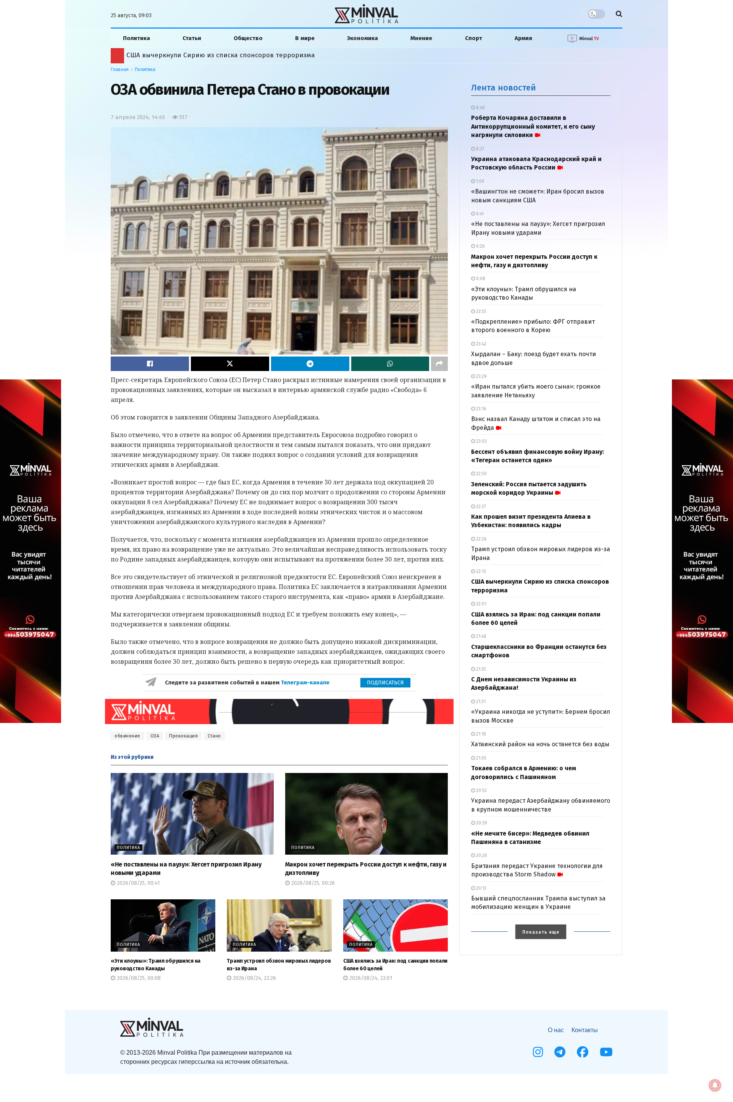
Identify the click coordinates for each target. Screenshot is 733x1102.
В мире (305, 38)
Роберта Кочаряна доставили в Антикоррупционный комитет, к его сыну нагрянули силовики (533, 126)
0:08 (480, 278)
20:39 (481, 823)
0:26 (480, 246)
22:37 (480, 506)
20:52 (481, 790)
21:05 (480, 758)
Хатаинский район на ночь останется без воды (540, 744)
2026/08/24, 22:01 (370, 978)
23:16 (480, 408)
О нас (556, 1030)
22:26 (481, 539)
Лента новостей (503, 87)
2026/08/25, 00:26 (312, 883)
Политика (136, 38)
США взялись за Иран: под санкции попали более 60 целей (221, 55)
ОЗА (155, 736)
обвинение (127, 736)
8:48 (480, 107)
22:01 (480, 604)
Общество (248, 38)
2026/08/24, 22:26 (253, 978)
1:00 (479, 181)
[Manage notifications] (715, 1085)
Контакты (585, 1030)
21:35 (480, 669)
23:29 (481, 376)
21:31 (480, 701)
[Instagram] (538, 1052)
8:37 (479, 149)
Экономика (362, 38)
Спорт (473, 38)
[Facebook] (582, 1052)
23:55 (480, 311)
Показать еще (540, 932)
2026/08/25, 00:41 (137, 883)
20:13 (480, 888)
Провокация (183, 736)
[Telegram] (559, 1052)
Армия (523, 38)
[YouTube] (606, 1052)
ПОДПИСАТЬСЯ (385, 682)
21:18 (480, 734)
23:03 (481, 441)
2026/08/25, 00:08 (138, 978)
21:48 (480, 636)
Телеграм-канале (306, 682)
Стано (214, 736)
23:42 (480, 344)
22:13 (480, 571)
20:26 (481, 855)
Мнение (421, 38)
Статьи (191, 38)
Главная (120, 69)
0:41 (479, 213)
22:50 (481, 473)
